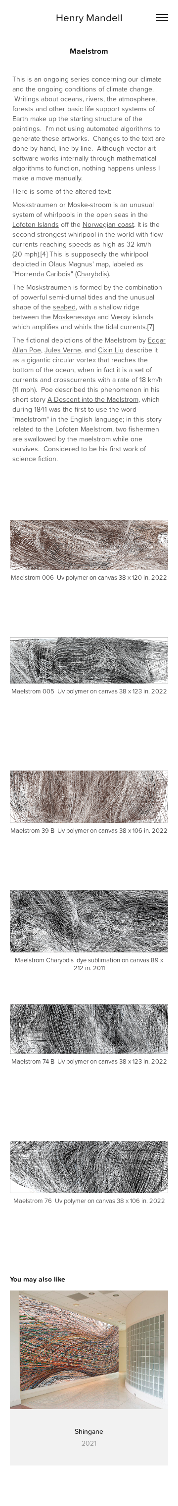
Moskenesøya (74, 316)
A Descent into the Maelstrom (92, 399)
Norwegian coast (108, 224)
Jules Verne (62, 349)
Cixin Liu (111, 349)
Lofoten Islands (35, 224)
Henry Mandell (89, 17)
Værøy (121, 316)
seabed (64, 306)
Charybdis (92, 273)
